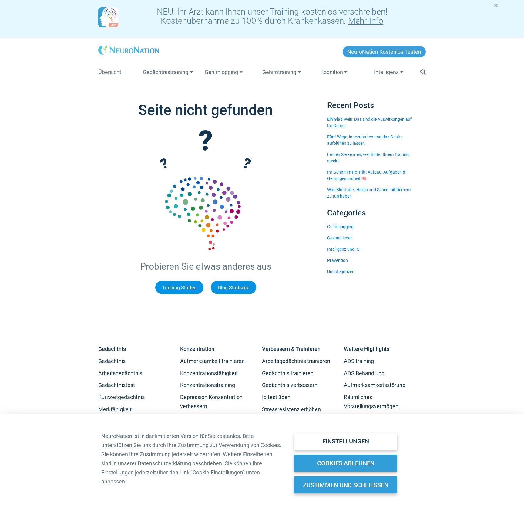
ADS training (359, 361)
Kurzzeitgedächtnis (121, 397)
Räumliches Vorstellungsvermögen (371, 401)
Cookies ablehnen (346, 463)
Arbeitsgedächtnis (120, 373)
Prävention (337, 260)
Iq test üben (276, 397)
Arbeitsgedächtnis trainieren (296, 361)
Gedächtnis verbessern (289, 385)
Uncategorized (340, 271)
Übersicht (109, 72)
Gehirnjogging (340, 226)
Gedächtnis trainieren (288, 373)
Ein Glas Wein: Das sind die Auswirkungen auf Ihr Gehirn (369, 122)
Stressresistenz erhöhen (291, 409)
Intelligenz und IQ (343, 249)
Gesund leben (340, 238)
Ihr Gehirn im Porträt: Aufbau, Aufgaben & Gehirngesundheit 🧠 (366, 175)
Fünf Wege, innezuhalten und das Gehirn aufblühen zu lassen (365, 140)
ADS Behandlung (364, 373)
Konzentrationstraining (207, 385)
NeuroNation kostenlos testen (384, 52)
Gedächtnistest (116, 385)
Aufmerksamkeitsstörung (374, 385)
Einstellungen (345, 441)
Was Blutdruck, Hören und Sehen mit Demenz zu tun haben (369, 192)
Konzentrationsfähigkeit (209, 373)
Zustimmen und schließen (345, 485)
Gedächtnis (112, 361)
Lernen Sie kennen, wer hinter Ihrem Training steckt (368, 157)
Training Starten (179, 287)
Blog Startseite (233, 287)
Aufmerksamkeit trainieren (212, 361)
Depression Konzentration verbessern (211, 401)
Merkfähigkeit (115, 409)
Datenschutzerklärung (164, 463)
